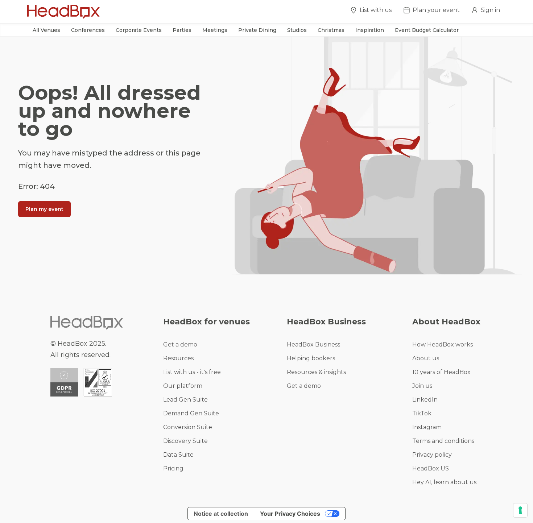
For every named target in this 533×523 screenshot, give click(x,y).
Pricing (173, 468)
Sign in (490, 10)
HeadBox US (430, 468)
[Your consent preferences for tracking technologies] (520, 510)
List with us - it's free (192, 372)
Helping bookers (311, 358)
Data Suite (178, 454)
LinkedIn (425, 399)
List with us (376, 10)
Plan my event (44, 209)
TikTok (421, 413)
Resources (178, 358)
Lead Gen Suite (185, 399)
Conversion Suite (187, 427)
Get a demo (180, 344)
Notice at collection (221, 513)
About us (425, 358)
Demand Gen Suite (191, 413)
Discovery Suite (185, 440)
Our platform (182, 385)
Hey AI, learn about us (444, 482)
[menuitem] (371, 12)
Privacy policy (432, 454)
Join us (422, 385)
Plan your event (436, 10)
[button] (46, 30)
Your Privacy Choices (290, 513)
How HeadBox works (442, 344)
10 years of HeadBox (441, 372)
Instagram (427, 427)
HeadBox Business (313, 344)
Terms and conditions (443, 440)
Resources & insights (316, 372)
